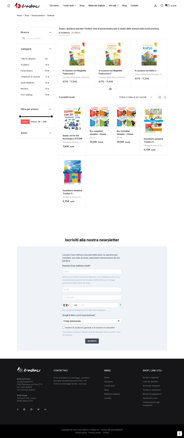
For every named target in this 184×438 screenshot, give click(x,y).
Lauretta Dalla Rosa (71, 77)
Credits (106, 433)
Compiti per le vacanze (35, 76)
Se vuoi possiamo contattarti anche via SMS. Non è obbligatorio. (84, 310)
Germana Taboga (159, 74)
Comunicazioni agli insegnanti (151, 403)
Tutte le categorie (34, 59)
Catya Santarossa (142, 74)
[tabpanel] (77, 63)
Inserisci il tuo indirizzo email (75, 266)
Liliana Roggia (87, 77)
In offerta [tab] (76, 32)
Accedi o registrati (151, 377)
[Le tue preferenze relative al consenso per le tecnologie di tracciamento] (179, 433)
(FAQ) (80, 381)
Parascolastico (38, 15)
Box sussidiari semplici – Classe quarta (125, 134)
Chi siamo (54, 5)
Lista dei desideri (150, 382)
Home (19, 15)
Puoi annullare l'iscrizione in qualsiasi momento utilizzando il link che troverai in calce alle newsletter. (91, 333)
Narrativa (35, 88)
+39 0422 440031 (27, 390)
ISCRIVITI (92, 341)
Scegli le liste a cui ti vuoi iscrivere (78, 315)
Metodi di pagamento (152, 394)
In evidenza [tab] (64, 32)
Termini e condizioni (152, 390)
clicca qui (82, 384)
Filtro (25, 121)
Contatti (134, 5)
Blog (124, 5)
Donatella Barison (70, 142)
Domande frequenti (151, 386)
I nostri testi (68, 5)
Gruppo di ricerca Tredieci (155, 145)
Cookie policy (81, 433)
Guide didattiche (35, 82)
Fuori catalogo (35, 94)
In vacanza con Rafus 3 (145, 70)
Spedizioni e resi (150, 398)
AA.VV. (92, 138)
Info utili (112, 5)
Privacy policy (95, 433)
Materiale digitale (96, 5)
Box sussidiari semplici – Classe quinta (98, 134)
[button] (9, 5)
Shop (82, 5)
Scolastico (35, 64)
